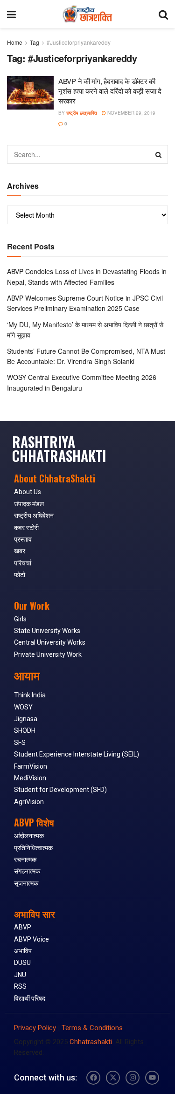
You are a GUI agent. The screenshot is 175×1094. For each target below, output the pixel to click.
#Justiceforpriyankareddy (79, 42)
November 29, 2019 (130, 113)
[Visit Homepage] (87, 14)
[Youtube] (152, 1078)
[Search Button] (163, 14)
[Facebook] (93, 1078)
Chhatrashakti (91, 1042)
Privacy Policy (35, 1028)
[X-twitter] (113, 1078)
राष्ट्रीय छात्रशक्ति (81, 113)
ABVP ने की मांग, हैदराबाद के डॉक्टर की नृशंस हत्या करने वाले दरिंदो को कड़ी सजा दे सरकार (109, 90)
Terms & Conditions (92, 1028)
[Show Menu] (11, 14)
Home (14, 42)
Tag (34, 42)
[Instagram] (133, 1078)
